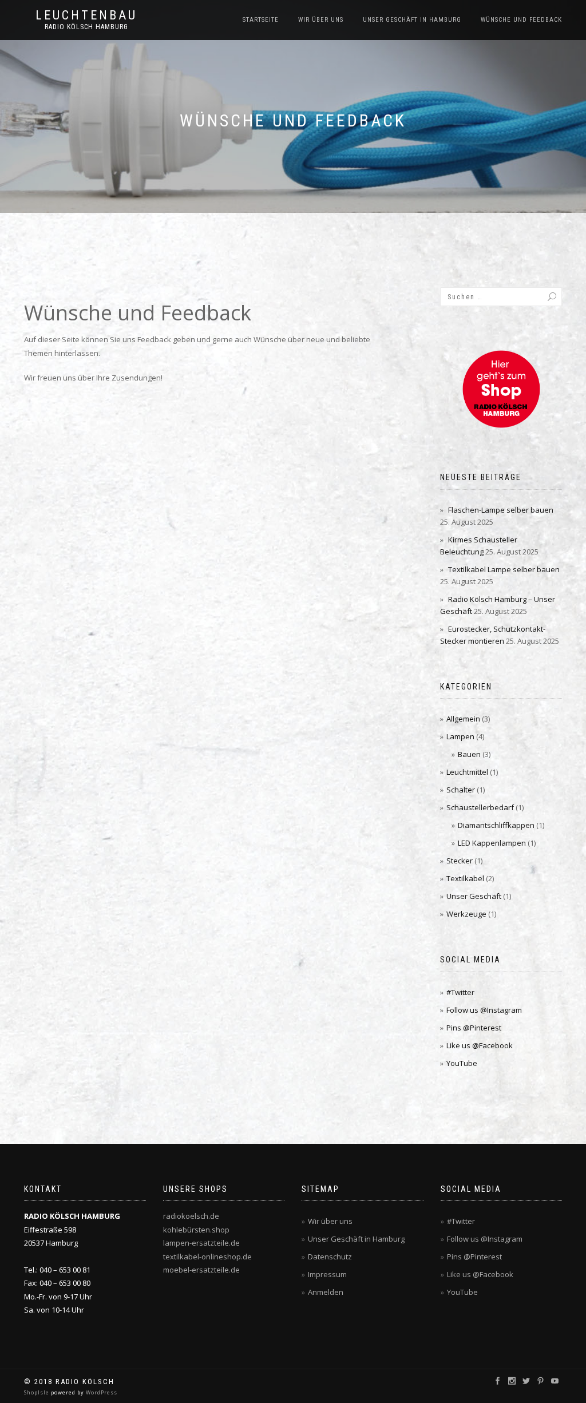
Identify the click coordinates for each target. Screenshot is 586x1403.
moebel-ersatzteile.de (201, 1270)
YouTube (461, 1063)
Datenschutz (330, 1256)
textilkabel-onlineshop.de (207, 1256)
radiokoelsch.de (191, 1216)
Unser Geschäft (473, 896)
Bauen (469, 754)
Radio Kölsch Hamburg (86, 27)
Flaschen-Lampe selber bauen (500, 510)
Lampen (460, 736)
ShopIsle (37, 1392)
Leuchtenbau (86, 15)
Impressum (327, 1274)
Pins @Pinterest (473, 1027)
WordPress (100, 1392)
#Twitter (460, 992)
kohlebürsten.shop (196, 1229)
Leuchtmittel (467, 772)
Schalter (460, 789)
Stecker (459, 860)
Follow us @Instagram (484, 1010)
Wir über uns (320, 19)
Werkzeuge (466, 914)
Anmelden (325, 1292)
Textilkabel (465, 878)
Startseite (261, 19)
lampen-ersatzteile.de (201, 1243)
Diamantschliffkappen (496, 825)
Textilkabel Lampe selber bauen (504, 569)
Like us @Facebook (479, 1045)
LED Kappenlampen (492, 843)
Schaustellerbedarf (480, 807)
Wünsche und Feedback (521, 19)
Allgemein (463, 719)
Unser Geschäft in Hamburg (412, 19)
